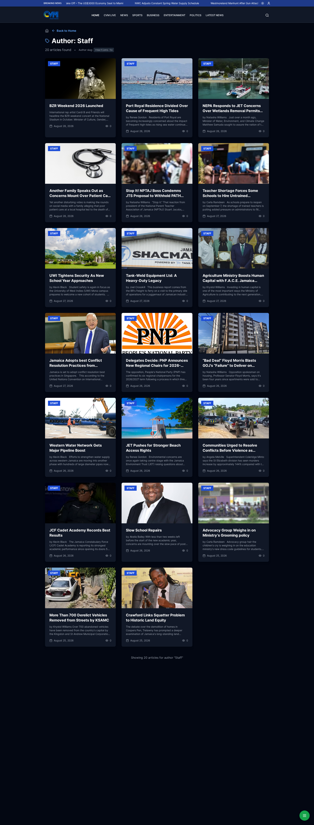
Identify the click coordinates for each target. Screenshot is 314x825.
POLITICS (195, 15)
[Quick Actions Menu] (304, 815)
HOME (95, 15)
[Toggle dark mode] (261, 3)
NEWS (124, 15)
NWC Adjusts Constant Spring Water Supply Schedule (138, 3)
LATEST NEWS (215, 15)
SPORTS (137, 15)
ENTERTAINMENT (174, 15)
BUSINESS (153, 15)
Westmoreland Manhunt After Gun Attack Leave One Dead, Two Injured (224, 3)
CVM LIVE (110, 15)
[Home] (47, 30)
